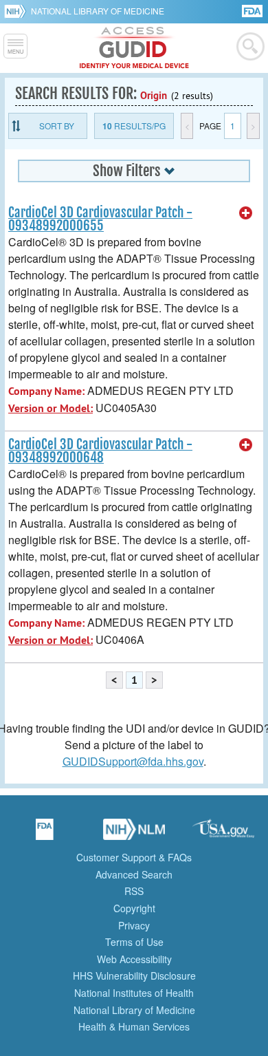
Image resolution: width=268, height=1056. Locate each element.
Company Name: (46, 391)
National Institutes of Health (134, 993)
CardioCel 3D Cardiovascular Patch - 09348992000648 (100, 451)
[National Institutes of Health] (17, 11)
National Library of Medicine (97, 11)
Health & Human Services (134, 1026)
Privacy (134, 925)
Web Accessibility (134, 959)
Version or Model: (50, 408)
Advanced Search (134, 874)
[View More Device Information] (246, 213)
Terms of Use (134, 942)
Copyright (134, 908)
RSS (134, 891)
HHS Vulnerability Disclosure (134, 975)
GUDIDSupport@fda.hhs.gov (133, 761)
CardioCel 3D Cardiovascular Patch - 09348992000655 (100, 219)
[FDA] (253, 10)
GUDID (134, 48)
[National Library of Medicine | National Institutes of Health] (134, 834)
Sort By (56, 125)
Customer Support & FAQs (134, 857)
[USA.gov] (223, 834)
